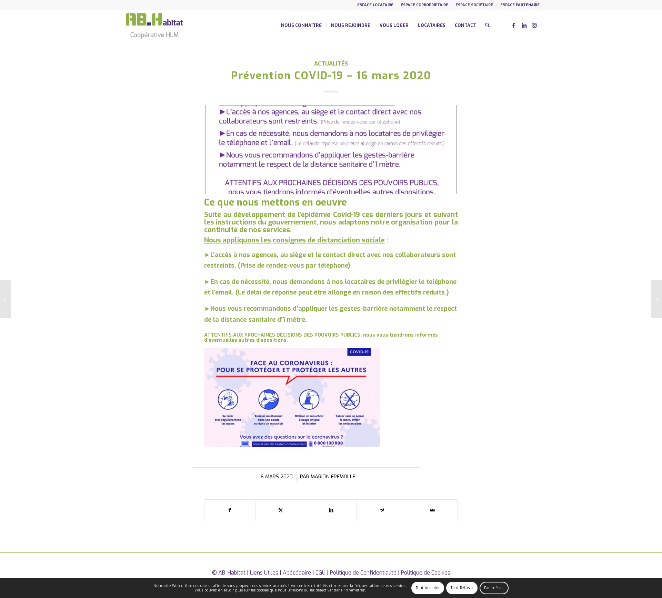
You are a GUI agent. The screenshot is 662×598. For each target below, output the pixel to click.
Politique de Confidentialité (363, 572)
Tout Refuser (462, 588)
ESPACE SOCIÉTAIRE (474, 5)
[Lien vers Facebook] (514, 25)
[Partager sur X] (280, 510)
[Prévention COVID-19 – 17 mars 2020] (656, 299)
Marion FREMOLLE (333, 476)
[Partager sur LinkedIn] (331, 510)
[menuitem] (375, 5)
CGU (320, 572)
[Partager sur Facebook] (229, 510)
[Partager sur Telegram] (382, 510)
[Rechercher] (487, 25)
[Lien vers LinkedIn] (524, 25)
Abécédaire (297, 572)
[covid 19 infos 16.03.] (331, 149)
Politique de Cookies (425, 572)
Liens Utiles (264, 572)
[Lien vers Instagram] (534, 25)
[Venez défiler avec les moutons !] (5, 299)
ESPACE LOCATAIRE (375, 5)
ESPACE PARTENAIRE (520, 5)
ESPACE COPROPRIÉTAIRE (424, 5)
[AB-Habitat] (154, 25)
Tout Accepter (428, 588)
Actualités (331, 63)
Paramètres (494, 588)
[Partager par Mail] (432, 510)
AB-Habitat (231, 572)
